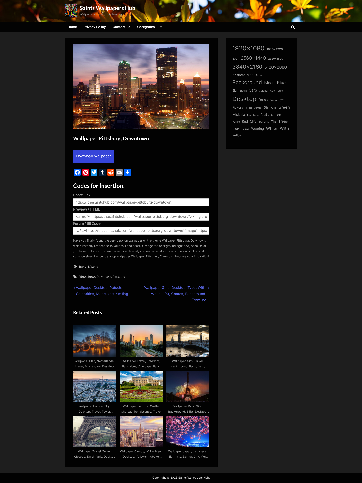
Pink (278, 114)
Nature (267, 114)
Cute (280, 90)
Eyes (281, 100)
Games (257, 108)
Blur (235, 90)
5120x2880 (275, 67)
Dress (263, 100)
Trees (283, 121)
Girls (273, 107)
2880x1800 (275, 58)
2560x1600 (87, 276)
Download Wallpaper (93, 156)
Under (236, 128)
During (273, 100)
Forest (248, 107)
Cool (272, 90)
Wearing (257, 129)
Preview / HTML (86, 209)
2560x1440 (253, 58)
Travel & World (88, 266)
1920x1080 (248, 48)
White (272, 128)
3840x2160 (247, 66)
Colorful (263, 90)
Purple (236, 121)
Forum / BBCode (87, 223)
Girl (266, 108)
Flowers (237, 107)
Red (245, 121)
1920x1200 (274, 49)
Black (269, 82)
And (250, 74)
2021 (235, 58)
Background (247, 82)
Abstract (238, 75)
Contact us (121, 27)
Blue (281, 82)
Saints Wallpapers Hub (107, 8)
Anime (259, 75)
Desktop (244, 98)
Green (284, 107)
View (246, 128)
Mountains (253, 115)
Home (72, 27)
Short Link (81, 195)
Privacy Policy (95, 27)
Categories (146, 27)
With (284, 128)
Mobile (238, 114)
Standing (264, 121)
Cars (253, 90)
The (273, 121)
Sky (253, 121)
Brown (243, 90)
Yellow (237, 135)
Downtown (104, 276)
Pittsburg (119, 276)
